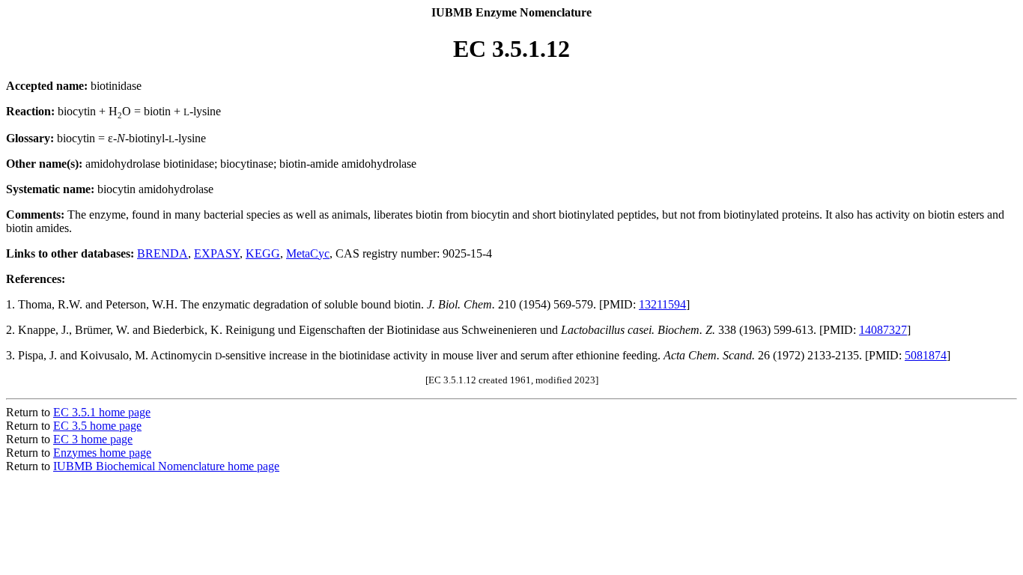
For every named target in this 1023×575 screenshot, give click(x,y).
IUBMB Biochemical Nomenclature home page (166, 466)
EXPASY (217, 253)
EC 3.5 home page (97, 425)
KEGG (263, 253)
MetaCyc (308, 253)
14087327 (883, 329)
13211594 (662, 304)
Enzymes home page (102, 452)
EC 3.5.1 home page (102, 412)
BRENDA (162, 253)
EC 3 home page (93, 439)
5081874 (926, 355)
